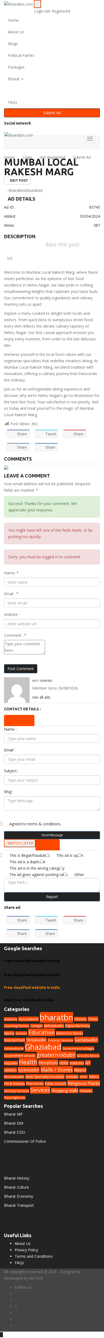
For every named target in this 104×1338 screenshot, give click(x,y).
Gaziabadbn (86, 1040)
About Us (16, 31)
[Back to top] (1, 1334)
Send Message (52, 835)
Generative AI (14, 1048)
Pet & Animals (14, 1083)
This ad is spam (69, 855)
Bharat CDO (14, 1132)
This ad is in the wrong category (37, 868)
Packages (16, 67)
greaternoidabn (56, 1054)
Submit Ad (52, 112)
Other (79, 874)
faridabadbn (36, 1039)
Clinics (93, 1019)
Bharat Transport (19, 1205)
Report (52, 896)
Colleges (36, 1026)
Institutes (77, 1063)
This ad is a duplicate (27, 861)
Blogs (13, 43)
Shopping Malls (64, 1090)
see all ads (41, 697)
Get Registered (57, 11)
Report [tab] (49, 844)
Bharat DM (13, 1123)
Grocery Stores (88, 1056)
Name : (10, 729)
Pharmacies (35, 1083)
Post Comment (20, 668)
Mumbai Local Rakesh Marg (41, 167)
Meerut (80, 1070)
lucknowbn (28, 1070)
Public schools (55, 1083)
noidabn (72, 1076)
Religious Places (83, 1083)
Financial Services (60, 1040)
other (83, 1077)
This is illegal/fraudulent (29, 855)
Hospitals (48, 1063)
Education (41, 1032)
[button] (52, 91)
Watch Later (20, 843)
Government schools (19, 1055)
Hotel (64, 1062)
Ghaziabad (33, 190)
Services (40, 1090)
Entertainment (14, 1040)
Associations (28, 1019)
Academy (10, 1019)
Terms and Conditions (34, 1256)
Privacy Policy (26, 1249)
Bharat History (16, 1178)
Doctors (21, 1033)
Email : (11, 593)
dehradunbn (54, 1026)
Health (28, 1062)
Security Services (16, 1091)
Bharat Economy (18, 1196)
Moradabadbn (14, 1077)
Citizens (80, 1019)
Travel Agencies (14, 1098)
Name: (11, 572)
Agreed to (35, 823)
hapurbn (11, 1063)
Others (94, 1076)
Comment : (15, 635)
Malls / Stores (57, 1069)
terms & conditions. (44, 823)
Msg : (8, 791)
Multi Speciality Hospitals (45, 1076)
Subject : (11, 770)
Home (13, 20)
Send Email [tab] (20, 720)
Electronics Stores (69, 1033)
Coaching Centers (16, 1026)
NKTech (36, 1278)
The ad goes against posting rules (38, 874)
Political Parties (21, 55)
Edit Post (18, 180)
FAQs (12, 102)
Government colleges (78, 1048)
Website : (12, 614)
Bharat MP (13, 1114)
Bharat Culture (16, 1187)
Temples (86, 1091)
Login (39, 11)
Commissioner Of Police (25, 1141)
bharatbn (16, 190)
